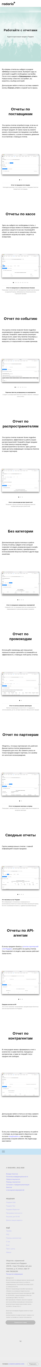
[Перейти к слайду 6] (22, 1048)
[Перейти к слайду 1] (19, 945)
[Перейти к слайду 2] (21, 945)
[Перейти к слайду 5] (20, 1048)
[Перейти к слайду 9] (27, 1048)
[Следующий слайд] (39, 931)
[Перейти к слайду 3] (18, 1152)
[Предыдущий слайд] (1, 931)
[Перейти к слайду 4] (18, 1048)
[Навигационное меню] (38, 3)
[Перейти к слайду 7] (25, 1152)
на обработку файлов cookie (16, 1364)
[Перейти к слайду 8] (25, 1048)
